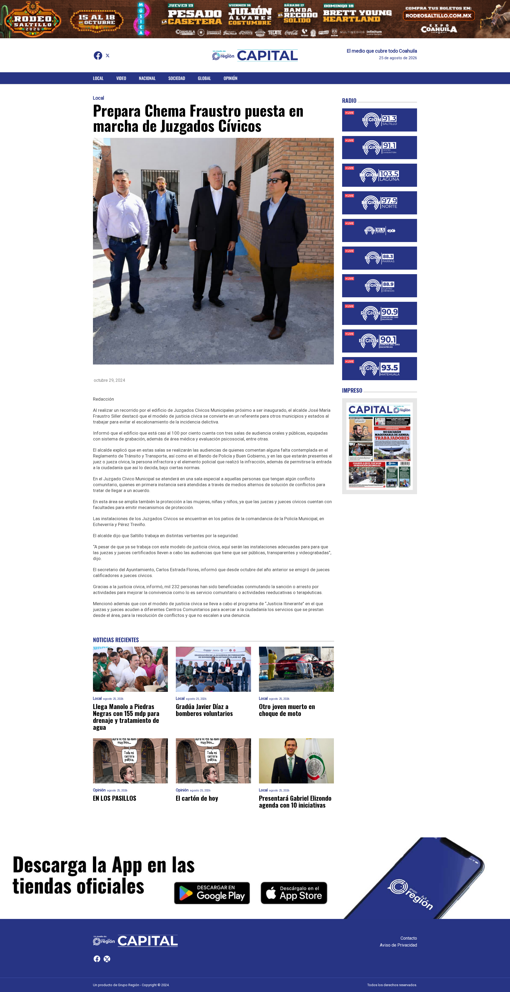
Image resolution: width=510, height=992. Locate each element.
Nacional (147, 78)
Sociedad (176, 78)
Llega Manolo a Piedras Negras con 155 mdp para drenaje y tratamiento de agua (126, 716)
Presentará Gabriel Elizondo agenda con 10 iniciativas (295, 801)
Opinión (230, 78)
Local (98, 78)
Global (204, 78)
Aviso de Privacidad (398, 945)
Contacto (409, 938)
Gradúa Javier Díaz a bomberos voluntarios (204, 710)
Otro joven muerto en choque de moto (287, 710)
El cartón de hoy (197, 797)
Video (121, 78)
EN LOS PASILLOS (114, 797)
